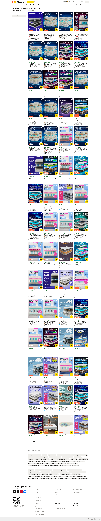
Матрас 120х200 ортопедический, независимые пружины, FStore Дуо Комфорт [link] (50, 149)
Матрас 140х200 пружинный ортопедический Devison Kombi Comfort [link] (49, 235)
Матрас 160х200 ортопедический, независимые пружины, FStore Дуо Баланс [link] (35, 149)
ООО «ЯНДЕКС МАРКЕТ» (95, 518)
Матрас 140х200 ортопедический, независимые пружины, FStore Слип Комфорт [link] (35, 121)
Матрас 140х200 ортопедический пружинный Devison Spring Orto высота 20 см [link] (34, 322)
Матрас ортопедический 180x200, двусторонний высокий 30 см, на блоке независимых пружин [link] (34, 408)
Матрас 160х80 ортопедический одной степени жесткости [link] (34, 380)
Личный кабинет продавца (59, 505)
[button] (31, 10)
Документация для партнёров (60, 508)
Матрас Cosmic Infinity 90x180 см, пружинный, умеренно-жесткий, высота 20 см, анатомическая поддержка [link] (80, 437)
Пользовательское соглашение (13, 518)
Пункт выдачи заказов (77, 492)
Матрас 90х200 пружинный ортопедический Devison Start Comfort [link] (81, 207)
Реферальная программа (77, 489)
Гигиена (36, 492)
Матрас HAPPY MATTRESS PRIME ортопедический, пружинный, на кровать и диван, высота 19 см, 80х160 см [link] (65, 408)
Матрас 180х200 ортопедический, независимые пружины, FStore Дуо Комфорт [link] (65, 35)
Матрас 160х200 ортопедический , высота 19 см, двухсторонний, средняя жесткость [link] (50, 437)
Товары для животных (39, 509)
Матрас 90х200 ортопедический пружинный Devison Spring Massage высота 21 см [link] (80, 292)
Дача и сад (37, 503)
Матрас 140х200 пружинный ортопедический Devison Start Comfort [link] (35, 350)
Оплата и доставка (58, 489)
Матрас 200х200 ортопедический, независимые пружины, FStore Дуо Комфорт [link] (80, 92)
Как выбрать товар (58, 487)
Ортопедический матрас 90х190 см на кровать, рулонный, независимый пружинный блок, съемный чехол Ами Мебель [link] (81, 64)
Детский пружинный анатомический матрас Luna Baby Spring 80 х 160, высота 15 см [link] (80, 350)
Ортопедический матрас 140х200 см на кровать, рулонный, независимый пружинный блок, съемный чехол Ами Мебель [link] (81, 322)
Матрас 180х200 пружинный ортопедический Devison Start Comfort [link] (50, 264)
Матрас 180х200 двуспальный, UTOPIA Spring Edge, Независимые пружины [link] (35, 178)
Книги (36, 505)
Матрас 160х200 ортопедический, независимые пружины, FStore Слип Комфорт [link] (35, 92)
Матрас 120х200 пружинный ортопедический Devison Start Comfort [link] (35, 292)
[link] (34, 455)
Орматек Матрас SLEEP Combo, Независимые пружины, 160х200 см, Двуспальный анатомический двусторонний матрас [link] (65, 264)
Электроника (37, 494)
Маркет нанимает (76, 494)
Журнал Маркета (58, 495)
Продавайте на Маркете (59, 506)
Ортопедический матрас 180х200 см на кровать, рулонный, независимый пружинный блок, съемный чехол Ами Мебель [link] (35, 235)
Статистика (5, 518)
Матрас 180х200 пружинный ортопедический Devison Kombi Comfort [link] (34, 264)
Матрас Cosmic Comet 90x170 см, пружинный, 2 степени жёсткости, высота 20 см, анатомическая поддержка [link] (50, 408)
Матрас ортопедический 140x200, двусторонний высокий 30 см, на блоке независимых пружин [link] (65, 292)
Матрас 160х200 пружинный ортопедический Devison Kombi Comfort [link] (64, 178)
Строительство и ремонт (39, 511)
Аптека (36, 498)
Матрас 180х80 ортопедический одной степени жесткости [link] (64, 350)
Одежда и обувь (38, 495)
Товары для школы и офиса (40, 506)
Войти (87, 1)
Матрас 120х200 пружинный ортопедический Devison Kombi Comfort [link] (64, 380)
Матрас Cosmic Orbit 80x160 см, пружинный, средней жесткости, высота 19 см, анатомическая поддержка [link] (64, 207)
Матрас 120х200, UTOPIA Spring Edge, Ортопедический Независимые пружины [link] (50, 292)
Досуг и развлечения (39, 487)
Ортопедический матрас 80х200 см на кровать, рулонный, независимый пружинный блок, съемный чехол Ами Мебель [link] (81, 408)
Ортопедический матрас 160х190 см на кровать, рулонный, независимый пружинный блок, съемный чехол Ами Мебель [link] (35, 207)
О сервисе (56, 492)
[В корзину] (41, 29)
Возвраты (56, 494)
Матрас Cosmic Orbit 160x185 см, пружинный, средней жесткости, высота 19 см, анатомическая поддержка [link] (49, 380)
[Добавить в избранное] (41, 13)
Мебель (36, 489)
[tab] (15, 5)
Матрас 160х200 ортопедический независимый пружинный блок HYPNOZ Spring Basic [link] (34, 35)
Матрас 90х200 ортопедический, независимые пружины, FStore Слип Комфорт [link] (50, 35)
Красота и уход (38, 500)
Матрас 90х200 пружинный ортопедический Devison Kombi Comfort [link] (64, 149)
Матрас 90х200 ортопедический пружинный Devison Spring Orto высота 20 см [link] (65, 235)
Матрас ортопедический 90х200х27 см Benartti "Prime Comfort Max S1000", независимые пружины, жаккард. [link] (66, 437)
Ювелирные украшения (39, 514)
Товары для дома (38, 497)
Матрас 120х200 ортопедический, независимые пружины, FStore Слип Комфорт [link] (50, 121)
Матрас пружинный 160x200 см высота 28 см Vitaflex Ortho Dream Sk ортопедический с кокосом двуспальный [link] (65, 121)
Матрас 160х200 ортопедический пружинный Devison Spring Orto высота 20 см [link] (50, 322)
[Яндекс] (98, 519)
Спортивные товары (38, 508)
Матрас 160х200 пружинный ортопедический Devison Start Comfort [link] (50, 207)
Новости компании (76, 487)
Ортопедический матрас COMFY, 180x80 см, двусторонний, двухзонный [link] (64, 322)
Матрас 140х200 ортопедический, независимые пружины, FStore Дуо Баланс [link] (80, 149)
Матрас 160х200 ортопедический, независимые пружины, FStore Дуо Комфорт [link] (35, 64)
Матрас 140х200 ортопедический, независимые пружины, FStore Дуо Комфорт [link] (50, 64)
